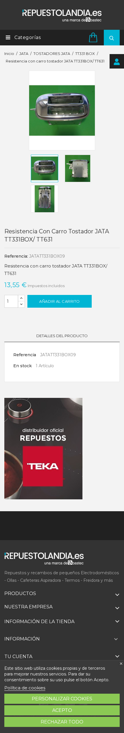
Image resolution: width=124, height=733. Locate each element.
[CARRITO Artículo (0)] (94, 37)
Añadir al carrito (59, 301)
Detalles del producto (62, 335)
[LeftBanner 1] (43, 449)
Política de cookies (24, 687)
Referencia (24, 354)
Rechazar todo (62, 722)
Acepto (62, 710)
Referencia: (16, 256)
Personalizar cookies (62, 698)
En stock (22, 365)
